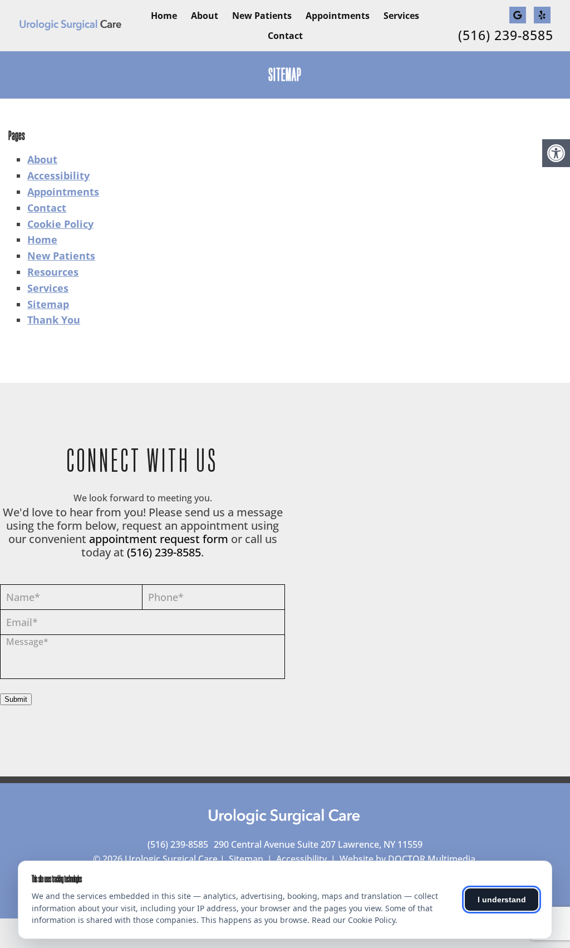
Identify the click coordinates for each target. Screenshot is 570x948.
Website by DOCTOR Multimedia (407, 859)
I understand (502, 899)
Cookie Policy (60, 224)
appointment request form (158, 538)
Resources (52, 271)
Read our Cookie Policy (353, 920)
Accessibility (58, 175)
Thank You (53, 319)
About (204, 15)
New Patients (262, 15)
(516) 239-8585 (505, 35)
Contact (285, 36)
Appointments (338, 15)
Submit (15, 699)
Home (164, 15)
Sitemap (48, 304)
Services (401, 15)
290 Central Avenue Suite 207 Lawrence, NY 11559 (318, 844)
